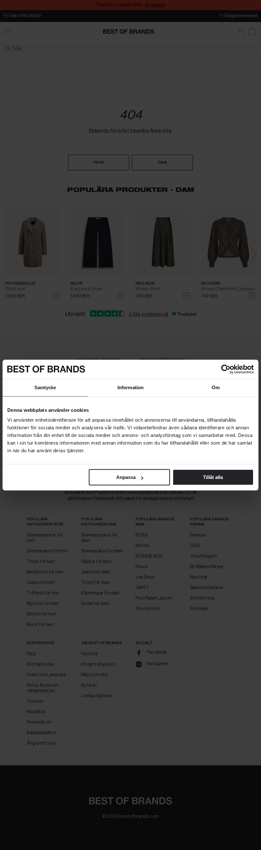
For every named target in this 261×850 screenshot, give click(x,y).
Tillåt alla (213, 477)
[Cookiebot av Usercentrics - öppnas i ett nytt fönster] (226, 369)
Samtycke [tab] (45, 387)
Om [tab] (216, 387)
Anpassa (126, 477)
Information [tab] (130, 387)
